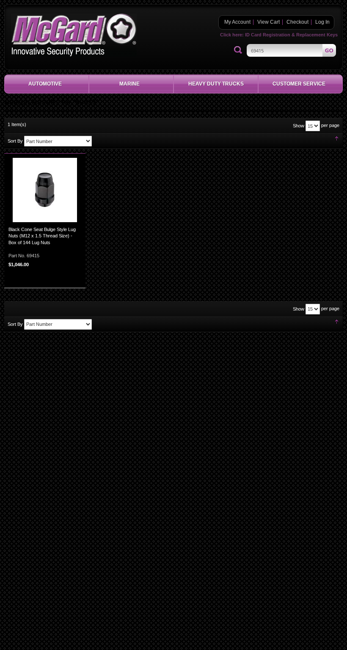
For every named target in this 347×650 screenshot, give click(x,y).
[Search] (238, 50)
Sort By (15, 140)
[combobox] (291, 50)
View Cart (268, 22)
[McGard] (74, 35)
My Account (237, 22)
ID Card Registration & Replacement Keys (291, 34)
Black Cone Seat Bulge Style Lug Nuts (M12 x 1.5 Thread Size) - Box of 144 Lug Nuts (42, 236)
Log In (322, 22)
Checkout (297, 22)
